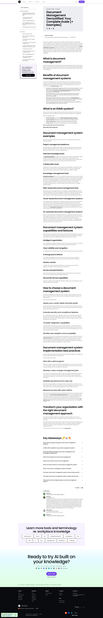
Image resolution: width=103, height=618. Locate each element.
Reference (23, 584)
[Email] (47, 28)
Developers (34, 597)
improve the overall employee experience (61, 90)
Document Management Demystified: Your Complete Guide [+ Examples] (48, 584)
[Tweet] (51, 28)
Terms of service (28, 614)
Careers (60, 593)
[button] (25, 2)
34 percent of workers (47, 337)
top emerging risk (74, 97)
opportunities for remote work (56, 207)
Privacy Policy (9, 615)
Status (47, 594)
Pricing (43, 1)
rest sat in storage (54, 86)
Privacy (41, 614)
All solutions (20, 599)
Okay (15, 614)
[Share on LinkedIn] (49, 28)
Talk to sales (81, 1)
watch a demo (68, 428)
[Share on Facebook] (53, 28)
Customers (34, 594)
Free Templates (62, 602)
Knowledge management (30, 584)
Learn (33, 593)
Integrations (20, 596)
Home (19, 584)
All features (20, 597)
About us (60, 594)
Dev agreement (35, 614)
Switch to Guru (61, 600)
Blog (32, 601)
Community (34, 599)
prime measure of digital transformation (58, 394)
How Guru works (21, 594)
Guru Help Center (49, 593)
